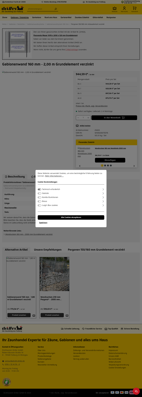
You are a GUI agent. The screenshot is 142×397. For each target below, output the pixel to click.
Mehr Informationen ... (54, 176)
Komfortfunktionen (50, 197)
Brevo (44, 201)
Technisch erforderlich (51, 189)
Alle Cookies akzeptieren (71, 217)
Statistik (45, 193)
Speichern (43, 223)
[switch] (39, 193)
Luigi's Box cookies (50, 205)
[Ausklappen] (103, 189)
